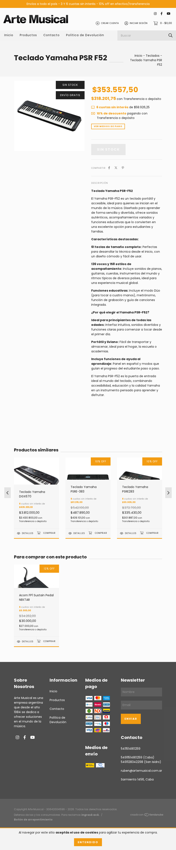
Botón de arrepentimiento (33, 819)
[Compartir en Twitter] (116, 168)
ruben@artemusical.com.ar (141, 770)
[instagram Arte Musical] (155, 13)
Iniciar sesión (138, 23)
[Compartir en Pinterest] (123, 168)
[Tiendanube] (147, 815)
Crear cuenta (110, 23)
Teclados (152, 55)
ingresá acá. (90, 815)
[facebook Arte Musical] (161, 13)
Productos (28, 35)
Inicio (8, 35)
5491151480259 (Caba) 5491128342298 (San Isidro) (141, 759)
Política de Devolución (85, 35)
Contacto (51, 35)
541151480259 (130, 748)
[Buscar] (170, 35)
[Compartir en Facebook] (109, 168)
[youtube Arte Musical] (168, 13)
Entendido (88, 842)
